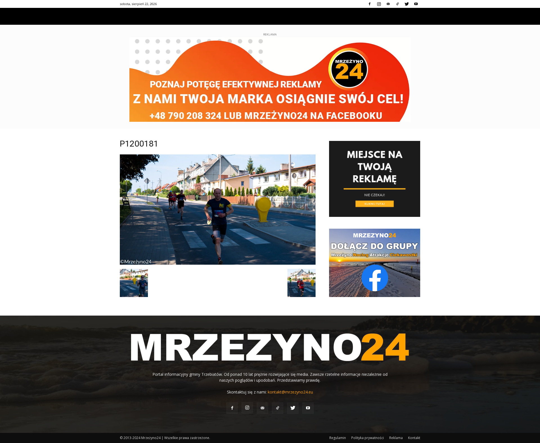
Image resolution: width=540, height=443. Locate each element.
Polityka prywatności (367, 437)
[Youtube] (416, 4)
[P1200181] (218, 263)
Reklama (396, 437)
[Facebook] (369, 4)
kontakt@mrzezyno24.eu (290, 392)
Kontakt (414, 437)
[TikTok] (397, 4)
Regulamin (337, 437)
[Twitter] (406, 4)
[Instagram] (379, 4)
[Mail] (388, 4)
